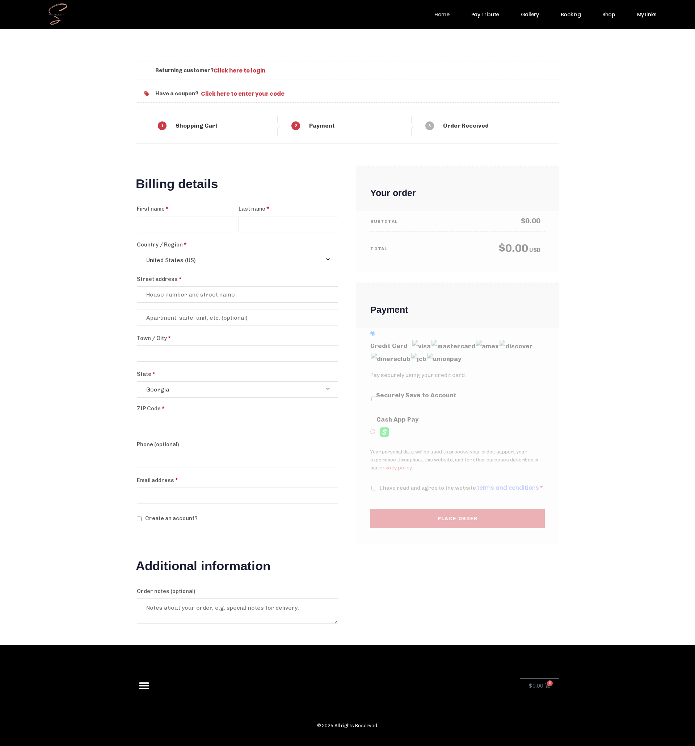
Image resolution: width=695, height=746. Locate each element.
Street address (159, 279)
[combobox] (237, 260)
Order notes (166, 591)
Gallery (530, 14)
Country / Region (161, 244)
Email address (157, 480)
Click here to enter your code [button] (243, 94)
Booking (571, 14)
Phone (158, 444)
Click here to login (239, 70)
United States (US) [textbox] (171, 260)
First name (152, 209)
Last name (254, 209)
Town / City (153, 338)
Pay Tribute (485, 14)
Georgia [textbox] (157, 389)
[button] (144, 685)
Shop (608, 14)
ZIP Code (150, 408)
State (146, 374)
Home (441, 14)
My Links (647, 14)
